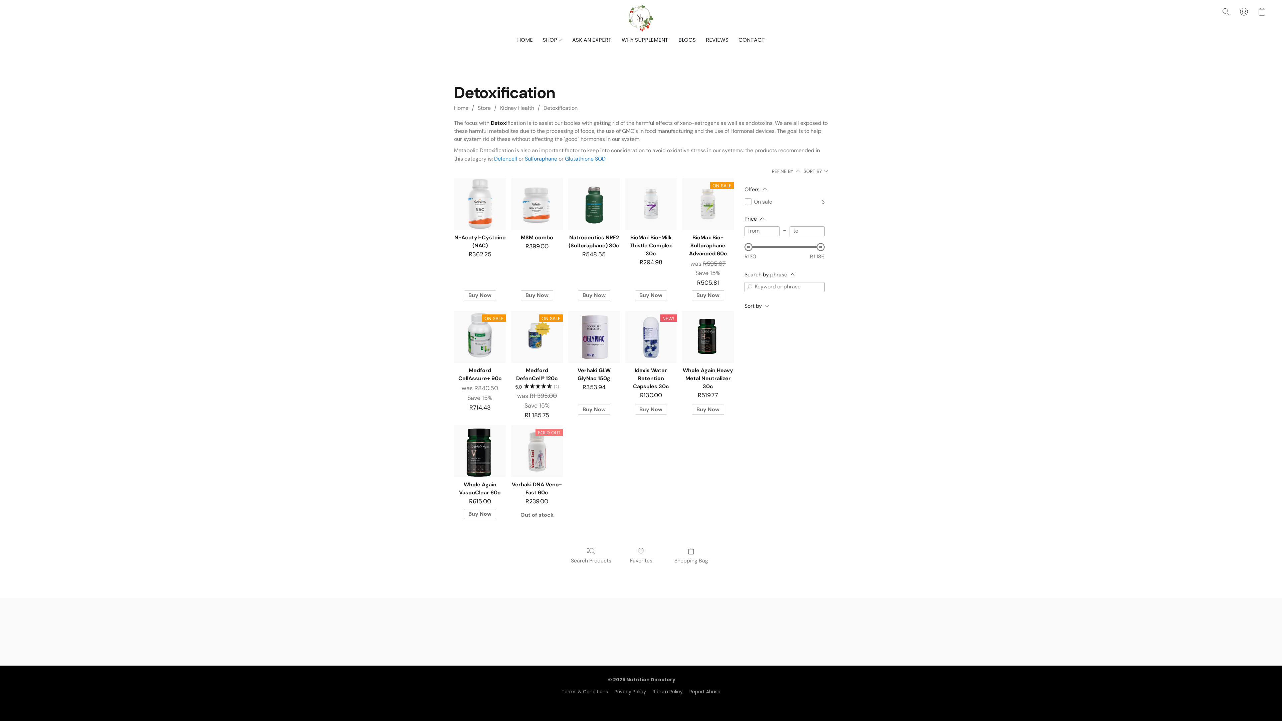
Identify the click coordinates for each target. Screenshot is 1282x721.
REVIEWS (717, 40)
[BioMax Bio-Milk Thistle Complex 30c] (651, 204)
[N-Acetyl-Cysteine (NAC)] (480, 204)
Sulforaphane (541, 158)
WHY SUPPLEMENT (645, 40)
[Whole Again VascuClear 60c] (480, 451)
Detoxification (561, 107)
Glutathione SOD (585, 158)
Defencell (505, 158)
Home (461, 107)
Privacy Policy (630, 691)
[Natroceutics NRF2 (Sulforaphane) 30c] (594, 204)
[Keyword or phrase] (749, 287)
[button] (641, 18)
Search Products (591, 560)
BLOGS (687, 40)
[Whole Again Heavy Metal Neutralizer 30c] (708, 337)
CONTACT (751, 40)
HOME (525, 40)
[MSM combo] (537, 204)
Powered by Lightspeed (641, 703)
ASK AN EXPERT (592, 40)
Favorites (641, 560)
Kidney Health (517, 107)
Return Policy (668, 691)
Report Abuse (704, 691)
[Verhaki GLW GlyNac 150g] (594, 337)
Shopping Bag (691, 560)
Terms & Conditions (585, 691)
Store (484, 107)
